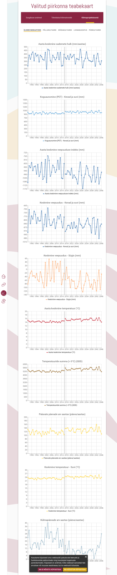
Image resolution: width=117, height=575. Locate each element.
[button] (3, 276)
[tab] (34, 17)
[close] (86, 557)
